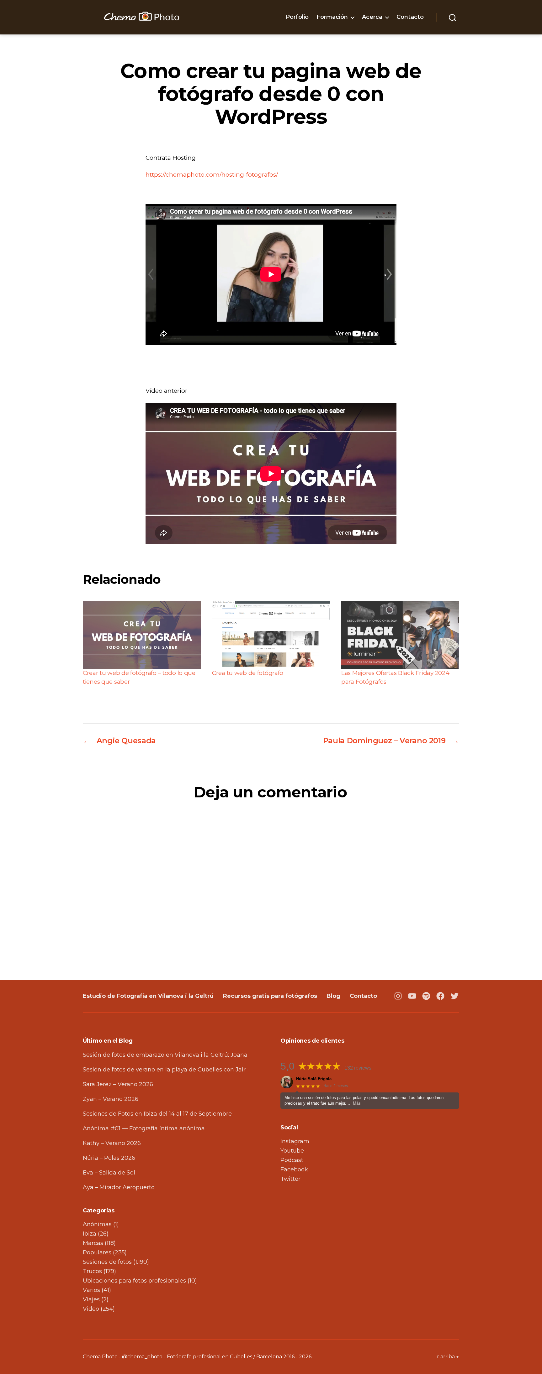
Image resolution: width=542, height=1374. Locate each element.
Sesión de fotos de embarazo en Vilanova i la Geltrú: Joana (165, 1054)
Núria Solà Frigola (314, 1078)
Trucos (92, 1271)
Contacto (410, 17)
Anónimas (97, 1224)
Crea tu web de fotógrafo (247, 673)
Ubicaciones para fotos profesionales (134, 1280)
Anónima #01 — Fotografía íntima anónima (144, 1128)
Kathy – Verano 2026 (112, 1143)
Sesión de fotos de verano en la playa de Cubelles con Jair (164, 1069)
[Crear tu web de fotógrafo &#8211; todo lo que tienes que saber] (142, 635)
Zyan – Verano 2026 (110, 1099)
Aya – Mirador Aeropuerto (119, 1187)
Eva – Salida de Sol (109, 1172)
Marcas (93, 1243)
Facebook (294, 1169)
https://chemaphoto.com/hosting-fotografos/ (212, 174)
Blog (333, 996)
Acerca (372, 17)
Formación (332, 17)
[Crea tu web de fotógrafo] (271, 635)
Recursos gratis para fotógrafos (270, 996)
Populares (97, 1252)
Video (91, 1308)
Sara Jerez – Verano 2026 (118, 1084)
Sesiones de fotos (107, 1261)
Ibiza (89, 1233)
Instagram (294, 1141)
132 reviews (357, 1068)
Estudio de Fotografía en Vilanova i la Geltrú (148, 996)
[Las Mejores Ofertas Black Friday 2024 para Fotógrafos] (400, 635)
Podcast (291, 1160)
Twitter (290, 1178)
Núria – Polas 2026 (109, 1157)
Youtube (292, 1150)
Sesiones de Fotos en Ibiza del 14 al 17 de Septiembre (157, 1113)
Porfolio (297, 17)
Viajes (91, 1299)
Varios (91, 1290)
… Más (354, 1103)
